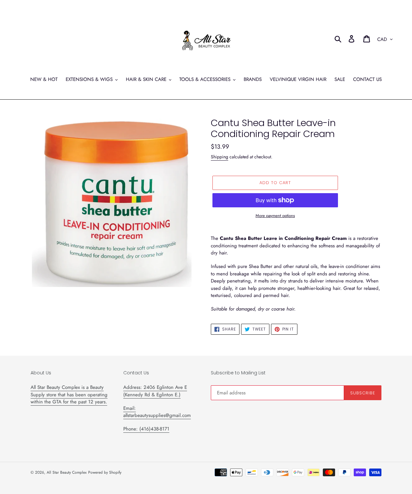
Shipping (219, 156)
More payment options (275, 215)
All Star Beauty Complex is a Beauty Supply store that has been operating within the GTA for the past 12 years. (69, 394)
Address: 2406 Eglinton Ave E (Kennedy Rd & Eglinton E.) (155, 391)
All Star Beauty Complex (67, 472)
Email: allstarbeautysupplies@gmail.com (157, 412)
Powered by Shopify (104, 472)
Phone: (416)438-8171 (146, 428)
